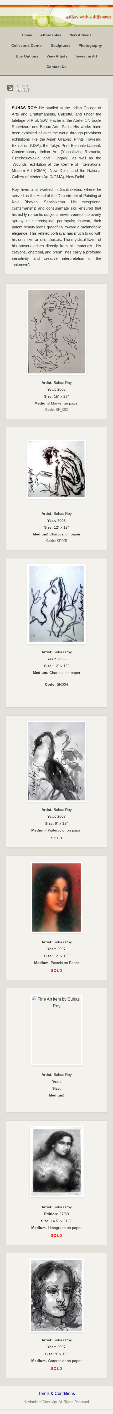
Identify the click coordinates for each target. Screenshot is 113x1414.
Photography (90, 45)
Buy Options (27, 56)
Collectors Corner (27, 45)
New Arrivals (80, 35)
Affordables (50, 35)
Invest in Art (86, 56)
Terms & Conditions (56, 1393)
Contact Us (56, 67)
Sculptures (60, 45)
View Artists (57, 56)
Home (27, 35)
